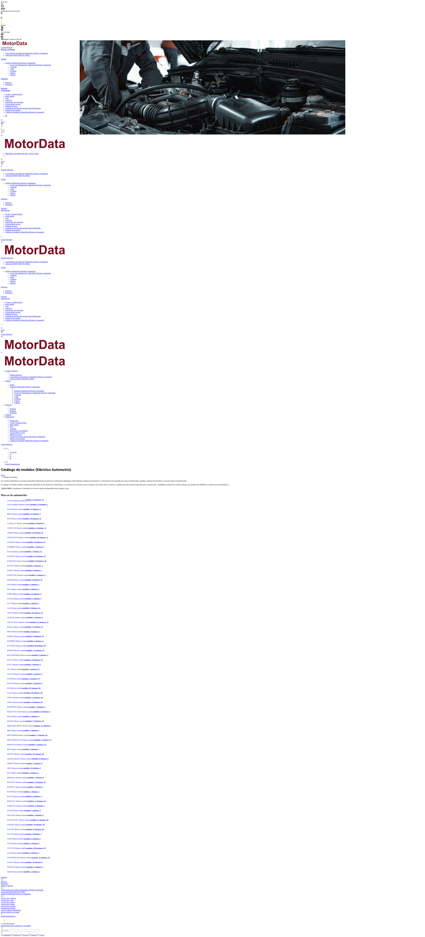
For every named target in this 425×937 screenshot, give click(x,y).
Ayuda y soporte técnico (13, 94)
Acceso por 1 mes (7, 900)
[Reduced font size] (2, 4)
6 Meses (12, 75)
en (3, 122)
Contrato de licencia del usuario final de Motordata (23, 108)
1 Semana (13, 67)
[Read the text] (2, 35)
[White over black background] (1, 16)
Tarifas (3, 59)
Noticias (4, 88)
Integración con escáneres (14, 102)
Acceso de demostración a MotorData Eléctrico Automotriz (30, 65)
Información (5, 91)
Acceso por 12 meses (8, 906)
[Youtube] (6, 116)
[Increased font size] (3, 9)
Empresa (4, 79)
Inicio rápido (9, 96)
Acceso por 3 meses (8, 902)
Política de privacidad (12, 110)
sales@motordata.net (12, 464)
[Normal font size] (2, 6)
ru (1, 122)
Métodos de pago (11, 106)
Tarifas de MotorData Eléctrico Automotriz (20, 63)
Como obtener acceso (12, 104)
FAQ (7, 98)
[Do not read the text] (2, 37)
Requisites (9, 85)
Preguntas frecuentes (8, 908)
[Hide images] (2, 30)
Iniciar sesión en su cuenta (10, 912)
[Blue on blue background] (1, 18)
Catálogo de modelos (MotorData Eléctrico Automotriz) (24, 112)
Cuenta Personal (6, 47)
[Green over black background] (1, 23)
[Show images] (2, 27)
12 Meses (13, 71)
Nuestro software (8, 50)
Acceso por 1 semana (8, 898)
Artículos (8, 100)
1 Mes (12, 69)
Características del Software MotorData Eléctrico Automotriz (26, 53)
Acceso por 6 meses (8, 904)
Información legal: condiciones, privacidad (16, 926)
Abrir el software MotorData (11, 910)
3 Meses (12, 73)
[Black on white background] (1, 13)
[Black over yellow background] (1, 21)
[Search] (3, 130)
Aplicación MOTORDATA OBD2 (17, 55)
